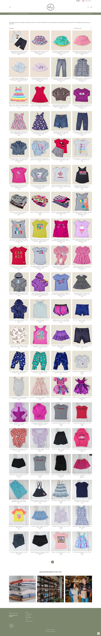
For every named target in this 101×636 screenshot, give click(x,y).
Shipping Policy (28, 617)
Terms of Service (29, 614)
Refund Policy (28, 615)
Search (27, 612)
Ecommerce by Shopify (52, 631)
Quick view (19, 48)
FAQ (26, 619)
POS (46, 631)
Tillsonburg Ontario (29, 621)
